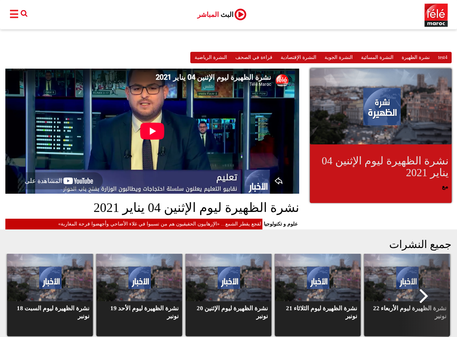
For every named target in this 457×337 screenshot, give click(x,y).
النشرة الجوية (339, 57)
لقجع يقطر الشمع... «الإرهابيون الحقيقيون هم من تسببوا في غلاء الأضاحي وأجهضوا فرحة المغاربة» (159, 224)
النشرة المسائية (377, 57)
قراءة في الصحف (253, 57)
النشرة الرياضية (211, 57)
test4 (442, 57)
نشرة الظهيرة (416, 57)
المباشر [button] (215, 14)
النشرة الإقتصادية (298, 57)
